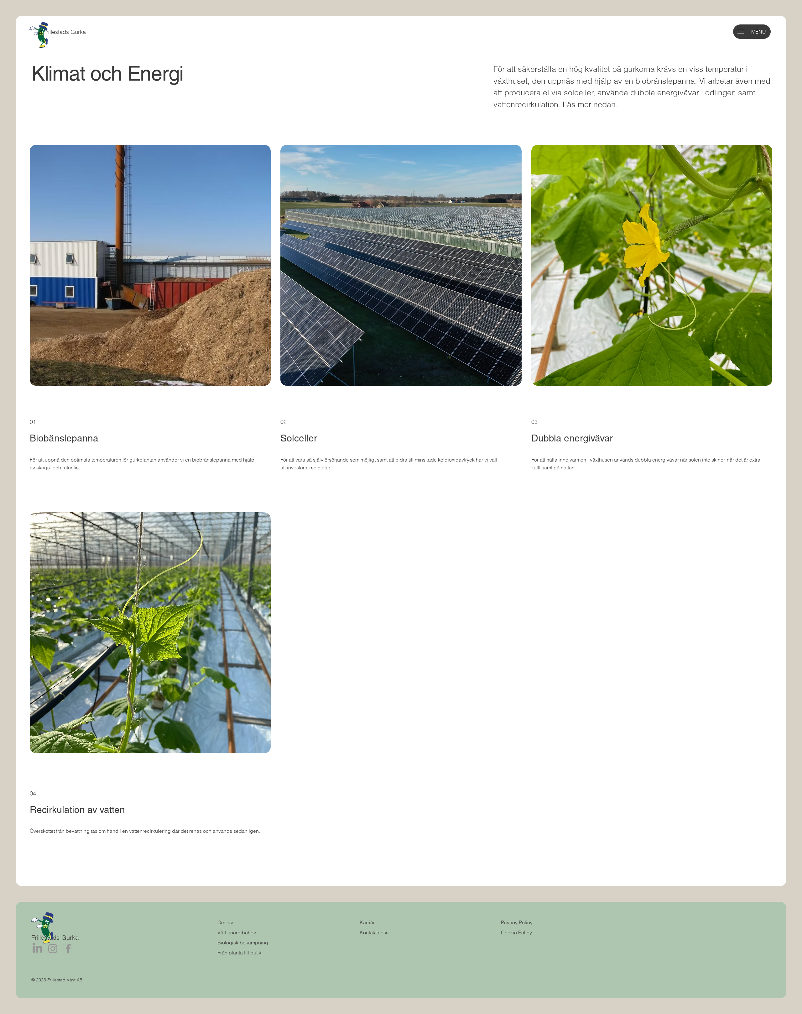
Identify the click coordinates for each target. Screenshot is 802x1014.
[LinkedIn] (37, 949)
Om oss (225, 922)
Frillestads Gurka (64, 31)
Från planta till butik (239, 952)
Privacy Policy (517, 922)
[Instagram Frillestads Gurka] (53, 949)
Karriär (367, 922)
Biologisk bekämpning (242, 942)
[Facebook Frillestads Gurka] (68, 949)
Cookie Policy (516, 932)
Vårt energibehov (237, 932)
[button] (740, 31)
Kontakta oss (374, 932)
